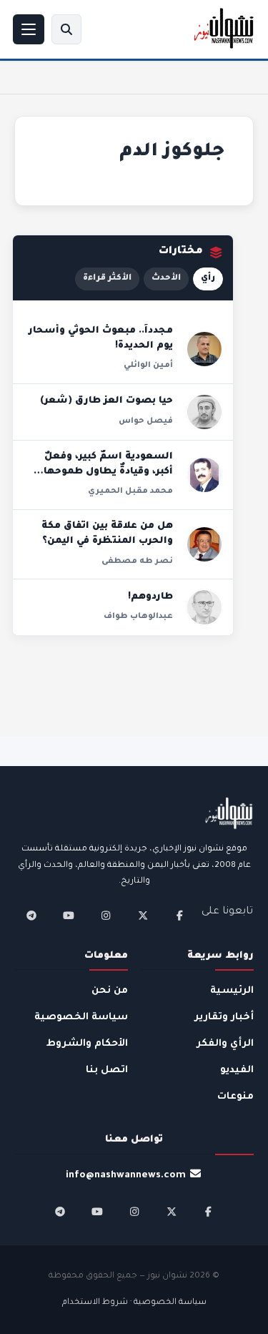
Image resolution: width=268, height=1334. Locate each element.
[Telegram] (31, 915)
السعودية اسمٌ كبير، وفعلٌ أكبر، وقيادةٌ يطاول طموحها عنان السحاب (108, 472)
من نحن (109, 991)
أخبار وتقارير (224, 1017)
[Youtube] (68, 915)
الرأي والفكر (225, 1044)
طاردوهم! (150, 597)
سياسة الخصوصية (81, 1017)
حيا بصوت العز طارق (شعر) (106, 401)
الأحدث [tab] (166, 278)
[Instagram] (105, 915)
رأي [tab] (208, 278)
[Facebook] (180, 915)
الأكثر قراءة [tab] (107, 278)
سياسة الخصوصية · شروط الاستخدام (134, 1303)
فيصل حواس (146, 421)
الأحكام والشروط (87, 1044)
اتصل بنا (107, 1070)
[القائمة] (28, 29)
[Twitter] (143, 915)
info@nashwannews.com (126, 1175)
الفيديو (237, 1070)
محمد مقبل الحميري (130, 491)
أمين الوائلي (148, 365)
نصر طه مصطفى (137, 561)
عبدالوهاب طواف (138, 616)
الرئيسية (232, 991)
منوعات (235, 1097)
